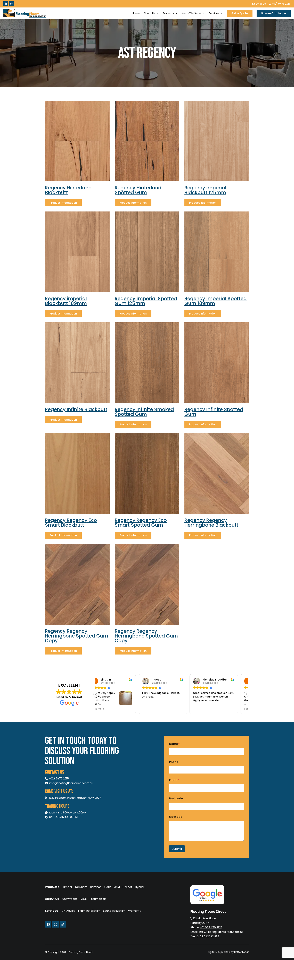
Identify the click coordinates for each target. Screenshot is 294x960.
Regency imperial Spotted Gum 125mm (146, 301)
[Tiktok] (63, 924)
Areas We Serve (191, 13)
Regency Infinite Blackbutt (76, 409)
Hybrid (139, 887)
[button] (246, 694)
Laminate (81, 887)
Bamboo (96, 887)
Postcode (176, 798)
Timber (67, 887)
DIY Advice (68, 911)
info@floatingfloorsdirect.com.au (221, 932)
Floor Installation (89, 911)
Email (174, 780)
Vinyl (116, 887)
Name (174, 743)
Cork (107, 887)
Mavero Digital (211, 954)
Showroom (69, 899)
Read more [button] (208, 708)
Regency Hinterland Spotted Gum (138, 190)
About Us (149, 13)
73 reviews (75, 697)
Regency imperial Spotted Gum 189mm (215, 301)
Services (214, 13)
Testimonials (97, 899)
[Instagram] (11, 3)
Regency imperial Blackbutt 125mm (205, 190)
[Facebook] (5, 3)
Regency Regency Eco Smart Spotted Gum (141, 522)
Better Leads (241, 952)
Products (168, 13)
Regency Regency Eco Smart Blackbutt (71, 522)
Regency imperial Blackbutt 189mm (66, 301)
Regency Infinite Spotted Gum (213, 412)
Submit (177, 849)
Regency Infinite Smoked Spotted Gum (144, 412)
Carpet (127, 887)
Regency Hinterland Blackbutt (68, 190)
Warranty (134, 911)
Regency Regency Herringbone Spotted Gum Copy (76, 636)
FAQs (83, 899)
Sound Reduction (114, 911)
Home (136, 13)
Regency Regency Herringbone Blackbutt (211, 522)
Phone (173, 762)
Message (175, 816)
